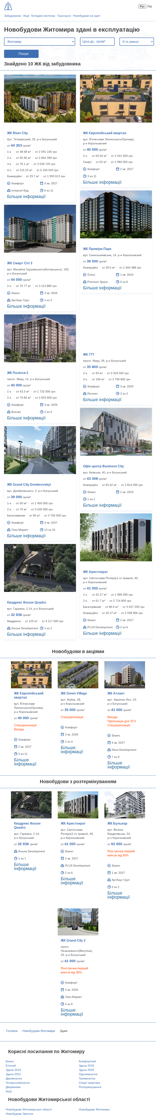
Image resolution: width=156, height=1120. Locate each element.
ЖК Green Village (74, 693)
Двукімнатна (14, 1078)
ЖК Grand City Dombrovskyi (29, 484)
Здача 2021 (13, 1074)
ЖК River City (17, 133)
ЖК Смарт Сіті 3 (19, 263)
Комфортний (87, 1061)
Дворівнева (13, 1087)
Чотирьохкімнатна (18, 1082)
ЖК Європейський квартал (104, 133)
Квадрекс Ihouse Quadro (26, 602)
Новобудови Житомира (38, 1031)
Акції (26, 15)
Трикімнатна (87, 1078)
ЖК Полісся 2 (17, 373)
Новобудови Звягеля (19, 1113)
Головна (11, 1031)
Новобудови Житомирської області (29, 1109)
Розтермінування (90, 1087)
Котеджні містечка (43, 15)
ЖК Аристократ (95, 572)
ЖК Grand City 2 (73, 940)
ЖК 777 (88, 354)
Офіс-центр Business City (103, 466)
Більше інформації (26, 196)
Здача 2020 (86, 1069)
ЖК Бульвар (117, 823)
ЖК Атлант (116, 693)
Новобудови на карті (86, 15)
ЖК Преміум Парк (97, 249)
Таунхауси (64, 15)
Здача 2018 (86, 1065)
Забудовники (12, 15)
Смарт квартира (89, 1082)
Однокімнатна (88, 1074)
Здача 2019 (13, 1069)
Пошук (23, 53)
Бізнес (10, 1061)
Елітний (11, 1065)
